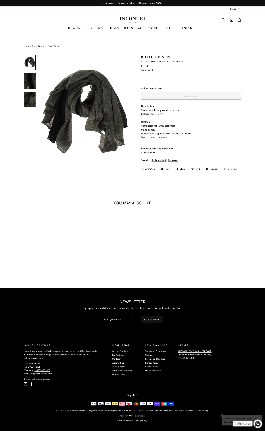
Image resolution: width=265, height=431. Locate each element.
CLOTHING (94, 28)
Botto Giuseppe (157, 57)
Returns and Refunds (155, 359)
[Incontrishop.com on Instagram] (25, 384)
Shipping (149, 355)
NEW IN (74, 28)
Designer (188, 28)
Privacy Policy (151, 363)
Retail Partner (140, 416)
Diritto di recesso (153, 370)
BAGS (128, 28)
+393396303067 (42, 370)
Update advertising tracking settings (132, 420)
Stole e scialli (159, 160)
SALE (170, 28)
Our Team (116, 359)
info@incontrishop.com (41, 373)
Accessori (173, 160)
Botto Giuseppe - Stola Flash (45, 46)
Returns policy (119, 374)
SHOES (114, 28)
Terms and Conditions (122, 370)
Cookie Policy (151, 366)
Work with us (118, 363)
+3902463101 (33, 367)
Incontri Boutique (120, 351)
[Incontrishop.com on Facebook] (31, 384)
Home (26, 46)
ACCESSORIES (150, 28)
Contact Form (118, 366)
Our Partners (118, 355)
